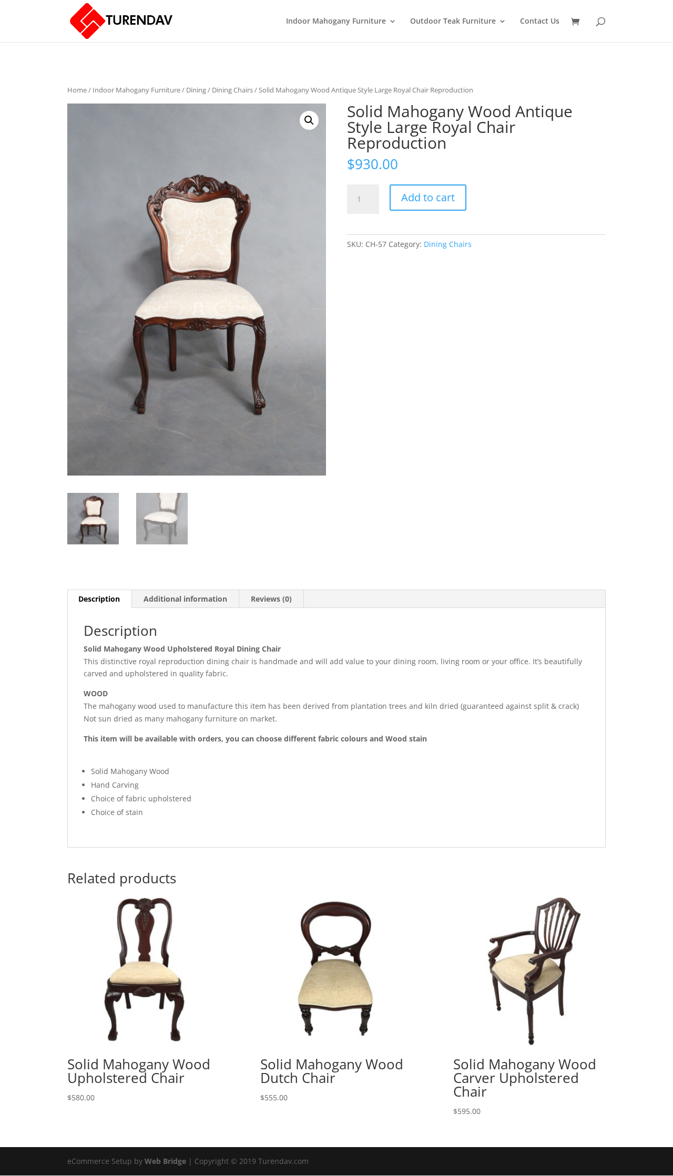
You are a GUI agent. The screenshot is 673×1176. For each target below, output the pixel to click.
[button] (309, 120)
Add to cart (428, 197)
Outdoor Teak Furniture (453, 21)
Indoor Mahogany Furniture (336, 21)
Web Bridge (165, 1161)
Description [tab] (99, 599)
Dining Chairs (232, 90)
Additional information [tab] (185, 599)
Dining (196, 90)
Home (77, 90)
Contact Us (539, 21)
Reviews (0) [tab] (271, 599)
